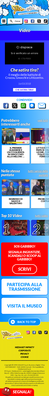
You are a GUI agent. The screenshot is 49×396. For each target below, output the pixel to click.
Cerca (17, 21)
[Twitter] (39, 21)
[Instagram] (26, 21)
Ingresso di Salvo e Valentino (16, 201)
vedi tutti (43, 120)
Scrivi (24, 269)
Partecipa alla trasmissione (24, 287)
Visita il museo (24, 305)
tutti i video (41, 215)
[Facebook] (32, 21)
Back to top (26, 321)
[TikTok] (45, 21)
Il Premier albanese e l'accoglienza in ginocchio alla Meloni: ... (15, 152)
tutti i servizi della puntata (38, 173)
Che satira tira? (24, 89)
